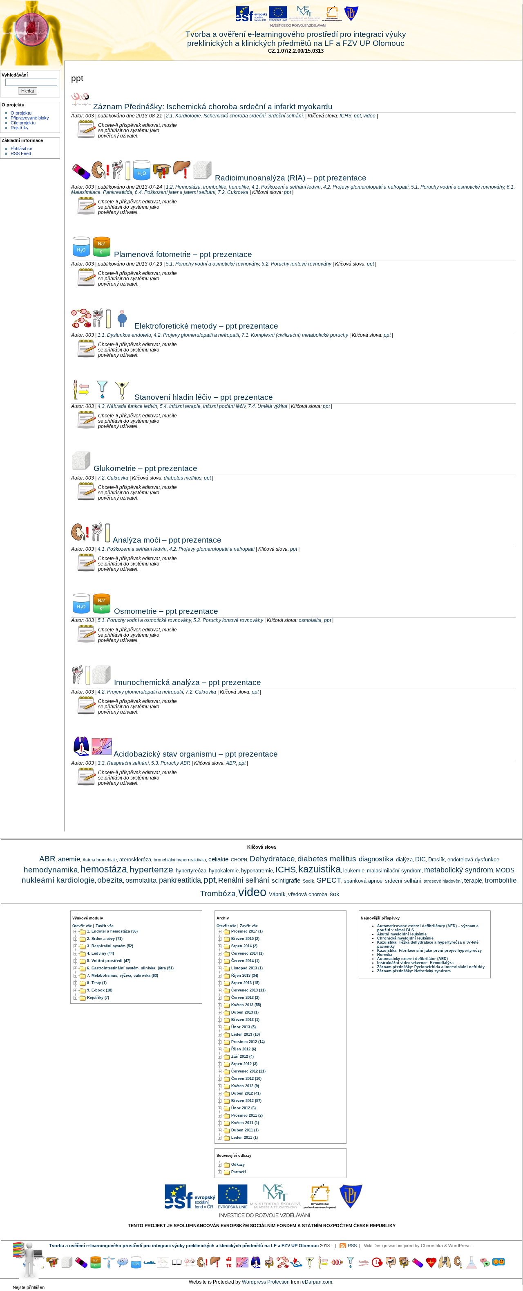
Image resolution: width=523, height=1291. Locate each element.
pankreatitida (180, 880)
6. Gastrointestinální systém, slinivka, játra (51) (130, 968)
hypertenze (151, 869)
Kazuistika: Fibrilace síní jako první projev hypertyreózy (429, 951)
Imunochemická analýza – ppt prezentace (186, 682)
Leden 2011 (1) (244, 1138)
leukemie (353, 870)
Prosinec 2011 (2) (247, 1115)
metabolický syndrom (458, 870)
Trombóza (218, 893)
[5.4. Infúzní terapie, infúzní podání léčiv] (102, 396)
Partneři (238, 1172)
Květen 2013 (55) (246, 1005)
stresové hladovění (443, 881)
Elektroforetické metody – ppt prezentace (205, 325)
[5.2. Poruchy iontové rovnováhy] (102, 254)
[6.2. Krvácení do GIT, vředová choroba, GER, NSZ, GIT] (269, 1266)
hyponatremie (257, 870)
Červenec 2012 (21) (248, 1071)
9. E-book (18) (99, 990)
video (369, 115)
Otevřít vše (82, 926)
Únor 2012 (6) (243, 1108)
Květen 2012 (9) (245, 1086)
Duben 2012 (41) (246, 1093)
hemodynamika (51, 869)
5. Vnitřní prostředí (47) (108, 961)
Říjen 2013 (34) (244, 975)
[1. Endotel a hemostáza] (417, 1266)
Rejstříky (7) (98, 998)
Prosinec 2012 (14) (248, 1042)
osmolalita (310, 620)
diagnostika (376, 859)
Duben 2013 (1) (245, 1012)
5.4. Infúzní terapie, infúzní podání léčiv (203, 406)
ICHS (345, 115)
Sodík (308, 881)
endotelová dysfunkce (473, 859)
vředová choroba (307, 894)
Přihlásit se (21, 148)
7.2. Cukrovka (233, 192)
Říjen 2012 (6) (243, 1049)
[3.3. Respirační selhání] (81, 753)
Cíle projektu (23, 122)
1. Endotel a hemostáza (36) (112, 931)
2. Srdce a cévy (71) (105, 939)
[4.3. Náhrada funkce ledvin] (81, 396)
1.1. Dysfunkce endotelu (124, 335)
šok (335, 893)
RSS (352, 1245)
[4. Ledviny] (458, 1266)
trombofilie (500, 880)
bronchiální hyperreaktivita (180, 859)
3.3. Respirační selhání (123, 763)
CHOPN (239, 859)
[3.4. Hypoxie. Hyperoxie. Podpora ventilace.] (122, 1266)
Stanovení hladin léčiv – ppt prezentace (202, 396)
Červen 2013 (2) (245, 998)
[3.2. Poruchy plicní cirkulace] (296, 1266)
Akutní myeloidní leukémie (402, 934)
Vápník (277, 894)
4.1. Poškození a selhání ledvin (286, 186)
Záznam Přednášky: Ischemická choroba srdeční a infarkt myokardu (212, 106)
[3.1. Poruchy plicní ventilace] (163, 1266)
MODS (505, 870)
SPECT (329, 880)
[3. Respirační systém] (444, 1266)
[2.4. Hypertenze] (229, 1266)
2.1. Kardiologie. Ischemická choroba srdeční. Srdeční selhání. (235, 115)
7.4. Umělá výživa (267, 406)
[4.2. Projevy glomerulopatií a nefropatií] (121, 177)
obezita (110, 880)
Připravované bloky (30, 117)
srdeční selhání (403, 881)
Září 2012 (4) (242, 1056)
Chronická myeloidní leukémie (405, 938)
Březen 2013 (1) (245, 1020)
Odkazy (238, 1165)
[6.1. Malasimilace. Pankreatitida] (162, 177)
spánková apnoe (363, 881)
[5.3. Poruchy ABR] (102, 753)
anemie (69, 859)
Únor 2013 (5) (243, 1027)
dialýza (404, 859)
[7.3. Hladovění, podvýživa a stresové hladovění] (364, 1266)
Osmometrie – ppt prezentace (165, 610)
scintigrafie (286, 880)
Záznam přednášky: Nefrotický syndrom (414, 971)
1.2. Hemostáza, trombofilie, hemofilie (207, 186)
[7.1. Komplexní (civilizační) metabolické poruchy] (122, 325)
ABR (231, 763)
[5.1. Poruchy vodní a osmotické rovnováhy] (142, 177)
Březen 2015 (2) (245, 939)
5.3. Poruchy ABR (170, 763)
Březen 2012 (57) (246, 1101)
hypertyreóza (191, 870)
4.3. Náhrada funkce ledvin (127, 406)
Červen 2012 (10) (246, 1079)
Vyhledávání (15, 74)
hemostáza (103, 869)
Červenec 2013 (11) (248, 990)
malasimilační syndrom (394, 870)
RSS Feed (21, 153)
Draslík (436, 859)
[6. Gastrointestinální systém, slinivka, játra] (404, 1266)
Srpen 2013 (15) (245, 983)
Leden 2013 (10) (245, 1034)
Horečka (384, 955)
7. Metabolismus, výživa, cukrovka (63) (122, 975)
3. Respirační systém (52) (110, 946)
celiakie (218, 859)
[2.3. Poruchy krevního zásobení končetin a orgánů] (109, 1266)
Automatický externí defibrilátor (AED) (412, 959)
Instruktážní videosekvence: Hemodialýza (415, 963)
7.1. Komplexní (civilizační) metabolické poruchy (294, 335)
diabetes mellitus (182, 477)
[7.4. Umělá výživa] (122, 396)
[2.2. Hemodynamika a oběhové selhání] (149, 1266)
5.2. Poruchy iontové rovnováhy (296, 263)
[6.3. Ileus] (390, 1266)
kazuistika (319, 868)
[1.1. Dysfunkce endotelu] (81, 325)
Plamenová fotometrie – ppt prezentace (182, 254)
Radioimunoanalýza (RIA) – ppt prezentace (290, 177)
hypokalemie (224, 870)
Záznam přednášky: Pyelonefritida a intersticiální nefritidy (431, 967)
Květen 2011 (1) (245, 1123)
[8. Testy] (498, 1266)
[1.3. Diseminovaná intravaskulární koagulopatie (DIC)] (337, 1266)
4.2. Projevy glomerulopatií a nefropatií (366, 186)
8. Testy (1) (97, 983)
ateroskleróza (135, 859)
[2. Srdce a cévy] (431, 1266)
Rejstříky (20, 127)
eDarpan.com (317, 1282)
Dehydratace (272, 858)
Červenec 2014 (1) (247, 953)
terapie (473, 880)
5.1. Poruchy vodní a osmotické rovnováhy (457, 186)
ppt (357, 115)
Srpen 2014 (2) (244, 946)
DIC (420, 859)
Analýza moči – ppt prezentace (166, 539)
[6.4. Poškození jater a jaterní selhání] (182, 177)
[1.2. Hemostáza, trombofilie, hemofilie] (81, 177)
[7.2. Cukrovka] (202, 177)
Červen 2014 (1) (245, 961)
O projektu (21, 112)
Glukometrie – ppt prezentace (144, 468)
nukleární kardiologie (58, 879)
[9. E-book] (176, 1266)
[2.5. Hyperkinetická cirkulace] (377, 1266)
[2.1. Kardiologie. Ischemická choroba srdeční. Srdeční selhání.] (81, 106)
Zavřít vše (105, 926)
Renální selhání (243, 880)
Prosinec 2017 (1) (247, 931)
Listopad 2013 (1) (247, 968)
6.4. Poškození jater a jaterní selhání (175, 192)
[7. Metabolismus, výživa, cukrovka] (485, 1266)
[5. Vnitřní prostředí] (471, 1266)
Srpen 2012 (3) (244, 1064)
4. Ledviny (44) (100, 953)
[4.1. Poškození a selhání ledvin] (101, 177)
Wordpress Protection (266, 1282)
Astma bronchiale (100, 859)
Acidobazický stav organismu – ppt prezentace (195, 753)
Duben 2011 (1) (245, 1130)
